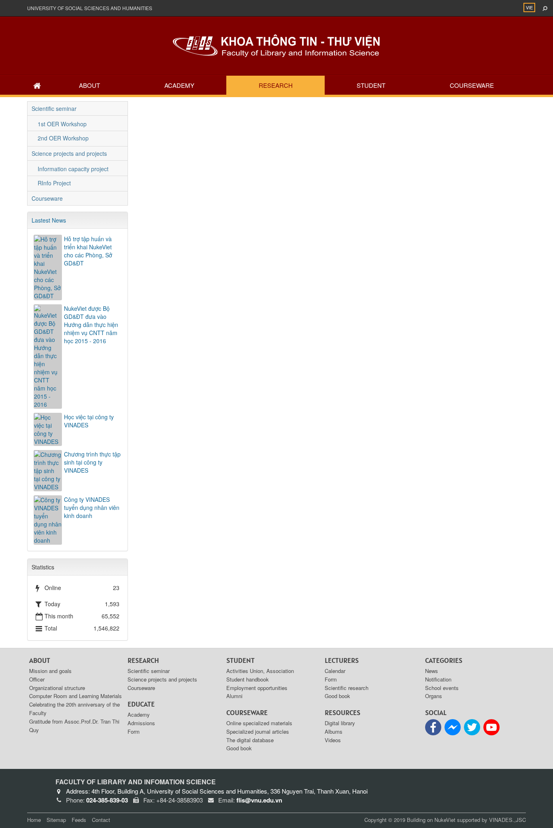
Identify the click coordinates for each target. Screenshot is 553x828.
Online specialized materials (259, 723)
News (431, 671)
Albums (333, 731)
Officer (37, 679)
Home (34, 820)
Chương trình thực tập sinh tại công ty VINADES (92, 462)
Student (371, 85)
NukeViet (444, 820)
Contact (101, 820)
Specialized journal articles (257, 731)
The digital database (250, 740)
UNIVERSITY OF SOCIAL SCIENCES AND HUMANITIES (89, 7)
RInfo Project (54, 183)
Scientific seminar (54, 108)
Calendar (335, 671)
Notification (438, 679)
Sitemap (56, 820)
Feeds (79, 820)
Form (134, 731)
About (89, 85)
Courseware (472, 85)
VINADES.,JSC (507, 820)
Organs (433, 696)
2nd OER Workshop (63, 138)
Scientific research (346, 688)
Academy (179, 85)
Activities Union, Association (260, 671)
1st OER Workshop (62, 124)
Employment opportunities (256, 688)
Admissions (141, 723)
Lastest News (49, 220)
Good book (239, 748)
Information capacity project (73, 169)
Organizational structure (57, 688)
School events (442, 688)
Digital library (340, 723)
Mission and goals (50, 671)
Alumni (234, 696)
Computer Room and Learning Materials (75, 696)
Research (276, 85)
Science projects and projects (69, 153)
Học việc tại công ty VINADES (89, 421)
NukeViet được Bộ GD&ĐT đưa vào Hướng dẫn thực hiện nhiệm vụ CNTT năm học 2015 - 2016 (91, 324)
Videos (333, 740)
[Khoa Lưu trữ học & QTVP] (276, 45)
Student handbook (247, 679)
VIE (529, 7)
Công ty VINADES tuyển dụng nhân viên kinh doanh (91, 507)
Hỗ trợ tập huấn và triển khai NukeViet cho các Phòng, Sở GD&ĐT (88, 251)
